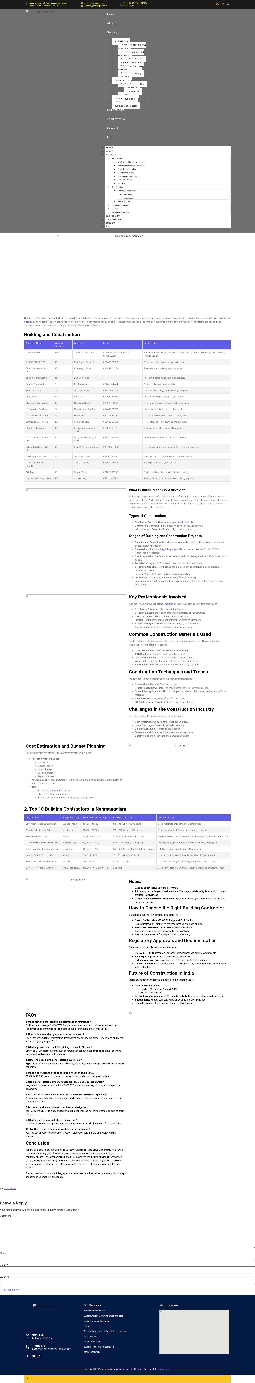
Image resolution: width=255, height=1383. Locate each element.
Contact (112, 128)
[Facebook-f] (28, 1356)
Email (4, 1265)
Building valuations (130, 62)
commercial (132, 91)
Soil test (125, 76)
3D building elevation (132, 59)
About (111, 23)
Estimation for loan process (130, 68)
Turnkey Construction (132, 84)
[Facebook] (217, 4)
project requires (165, 603)
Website (4, 1277)
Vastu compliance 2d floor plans (131, 54)
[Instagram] (223, 4)
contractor (56, 790)
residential (132, 87)
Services (113, 32)
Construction (121, 80)
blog (110, 137)
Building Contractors (125, 105)
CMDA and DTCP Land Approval (132, 46)
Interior (118, 102)
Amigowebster (163, 1369)
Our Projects (115, 110)
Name (4, 1253)
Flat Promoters (128, 95)
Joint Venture (116, 119)
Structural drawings (131, 73)
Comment (5, 1216)
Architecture (121, 41)
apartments (178, 522)
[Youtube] (228, 4)
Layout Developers (124, 98)
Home (111, 14)
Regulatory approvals (171, 549)
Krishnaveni (10, 1188)
